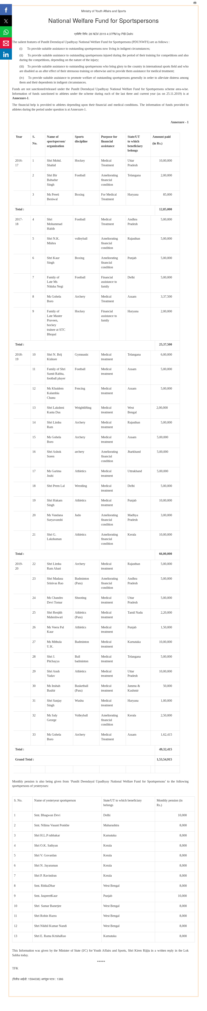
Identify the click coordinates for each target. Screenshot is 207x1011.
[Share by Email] (6, 42)
